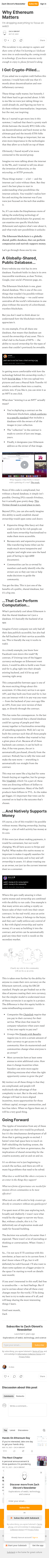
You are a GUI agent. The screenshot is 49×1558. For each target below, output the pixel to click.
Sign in (43, 4)
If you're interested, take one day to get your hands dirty (17, 1443)
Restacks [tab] (20, 1396)
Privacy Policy (33, 1529)
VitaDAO (11, 781)
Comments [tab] (8, 1396)
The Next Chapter (12, 1457)
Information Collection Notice (30, 1354)
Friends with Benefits (30, 1034)
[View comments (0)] (14, 40)
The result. (35, 482)
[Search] (44, 1430)
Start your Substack (17, 1545)
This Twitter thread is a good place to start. (21, 503)
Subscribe (33, 4)
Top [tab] (5, 1430)
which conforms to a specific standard (27, 415)
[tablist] (14, 1396)
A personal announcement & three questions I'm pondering (16, 1462)
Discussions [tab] (23, 1430)
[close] (41, 1472)
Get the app (37, 1545)
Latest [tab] (12, 1430)
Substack (11, 1552)
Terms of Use (37, 1351)
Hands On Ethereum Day (16, 1438)
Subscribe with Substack (26, 1518)
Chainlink (28, 1014)
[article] (24, 1444)
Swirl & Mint (14, 379)
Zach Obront (14, 31)
